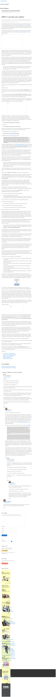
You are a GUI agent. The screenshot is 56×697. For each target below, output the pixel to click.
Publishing (15, 10)
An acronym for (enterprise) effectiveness (10, 622)
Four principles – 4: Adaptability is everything (9, 354)
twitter (4, 660)
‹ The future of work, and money (8, 366)
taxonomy (14, 658)
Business (6, 639)
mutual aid (4, 336)
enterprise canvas (4, 650)
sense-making (4, 656)
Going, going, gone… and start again (7, 607)
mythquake (10, 652)
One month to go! (5, 608)
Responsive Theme (10, 675)
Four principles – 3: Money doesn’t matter (9, 353)
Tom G (9, 409)
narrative (13, 652)
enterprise (21, 20)
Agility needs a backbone (9, 620)
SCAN (10, 655)
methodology (7, 652)
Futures (30, 19)
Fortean (15, 131)
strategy (11, 658)
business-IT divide (10, 639)
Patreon (5, 560)
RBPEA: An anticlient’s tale (7, 357)
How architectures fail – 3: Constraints (7, 610)
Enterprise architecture (24, 19)
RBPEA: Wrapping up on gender (8, 358)
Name (2, 528)
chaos (13, 641)
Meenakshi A (4, 621)
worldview (9, 660)
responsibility (6, 655)
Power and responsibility (5, 20)
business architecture (6, 641)
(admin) (18, 10)
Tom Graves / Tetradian (4, 4)
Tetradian (12, 10)
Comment (3, 526)
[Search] (11, 541)
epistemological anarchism (20, 144)
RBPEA (3, 655)
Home (3, 10)
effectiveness (12, 644)
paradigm (12, 653)
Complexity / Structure (17, 19)
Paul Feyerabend (14, 135)
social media (4, 658)
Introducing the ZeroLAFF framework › (9, 367)
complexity (4, 643)
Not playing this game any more (7, 609)
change (11, 641)
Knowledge (12, 650)
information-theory (25, 145)
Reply (6, 457)
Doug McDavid (8, 501)
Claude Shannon (20, 145)
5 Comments (13, 20)
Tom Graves (9, 10)
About (6, 10)
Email (2, 530)
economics (8, 644)
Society (10, 20)
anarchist (3, 639)
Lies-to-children (28, 425)
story (9, 658)
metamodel (3, 652)
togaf (2, 660)
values (6, 660)
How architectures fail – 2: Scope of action (8, 611)
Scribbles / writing (13, 655)
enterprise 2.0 (9, 646)
